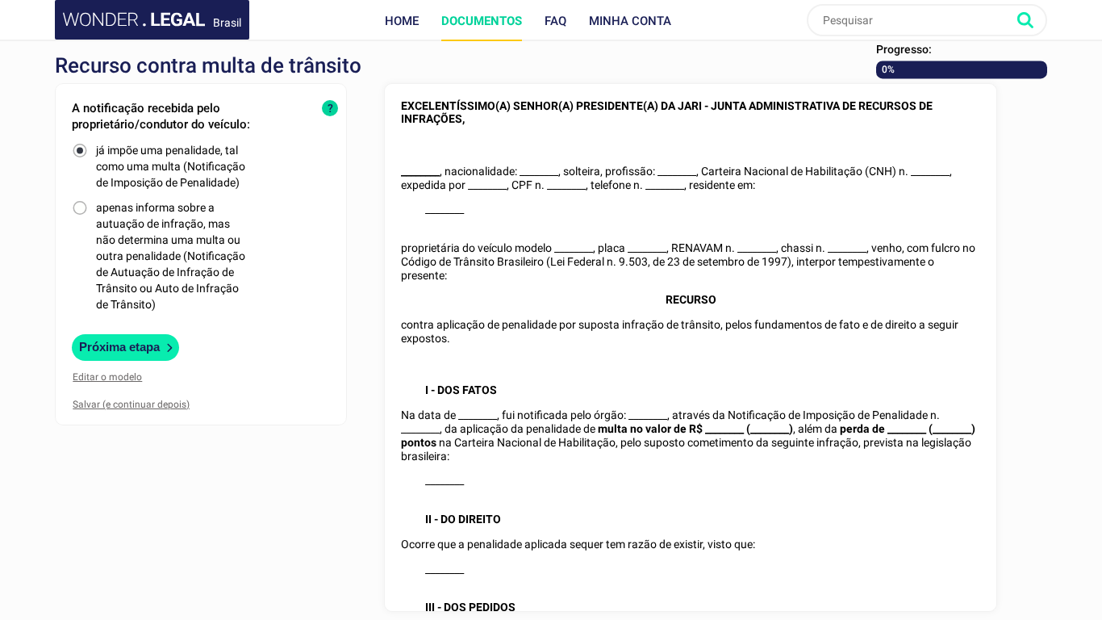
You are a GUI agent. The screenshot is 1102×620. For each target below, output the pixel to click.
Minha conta (630, 21)
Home (402, 21)
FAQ (555, 21)
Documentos (481, 21)
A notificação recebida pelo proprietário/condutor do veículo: (161, 116)
